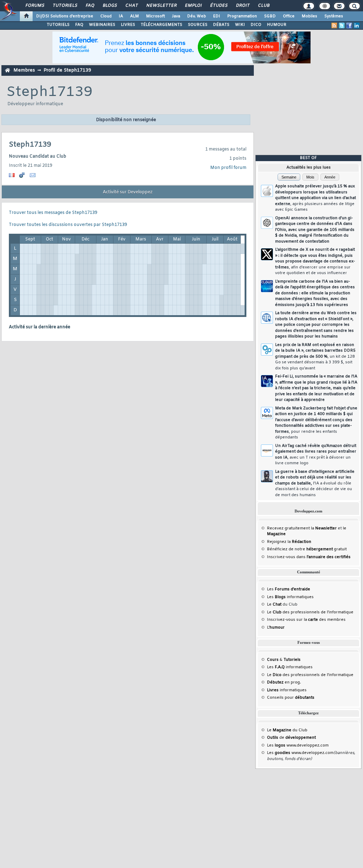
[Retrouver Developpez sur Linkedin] (356, 25)
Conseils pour (290, 697)
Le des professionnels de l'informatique (310, 612)
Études (218, 5)
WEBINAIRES (102, 24)
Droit (242, 5)
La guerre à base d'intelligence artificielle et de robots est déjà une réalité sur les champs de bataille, (314, 483)
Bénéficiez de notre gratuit (307, 549)
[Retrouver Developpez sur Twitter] (342, 25)
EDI (216, 16)
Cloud (106, 16)
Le (274, 604)
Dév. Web (196, 16)
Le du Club (287, 730)
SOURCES (197, 24)
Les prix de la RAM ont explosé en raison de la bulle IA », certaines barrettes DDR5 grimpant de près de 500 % (315, 356)
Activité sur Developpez (127, 192)
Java (176, 16)
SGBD (270, 16)
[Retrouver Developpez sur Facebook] (349, 25)
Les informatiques (290, 597)
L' (276, 627)
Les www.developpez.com (298, 745)
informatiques (287, 690)
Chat (131, 5)
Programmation (242, 16)
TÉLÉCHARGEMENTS (161, 24)
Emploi (193, 5)
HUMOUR (276, 24)
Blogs (109, 5)
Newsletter (161, 5)
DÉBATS (221, 24)
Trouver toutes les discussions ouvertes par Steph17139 (68, 225)
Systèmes (333, 16)
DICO (256, 24)
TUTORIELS (58, 24)
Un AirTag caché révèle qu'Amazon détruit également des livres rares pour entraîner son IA (315, 454)
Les (288, 589)
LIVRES (128, 24)
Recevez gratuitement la (302, 528)
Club (263, 5)
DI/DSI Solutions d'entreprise (64, 16)
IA (121, 16)
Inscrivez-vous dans (309, 557)
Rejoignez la (289, 541)
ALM (134, 16)
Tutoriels (65, 5)
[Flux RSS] (334, 25)
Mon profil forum (228, 168)
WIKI (240, 24)
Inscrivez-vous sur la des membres (306, 619)
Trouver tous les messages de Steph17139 (53, 213)
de (291, 737)
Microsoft (155, 16)
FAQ (90, 5)
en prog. (284, 682)
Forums (34, 5)
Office (289, 16)
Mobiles (309, 16)
